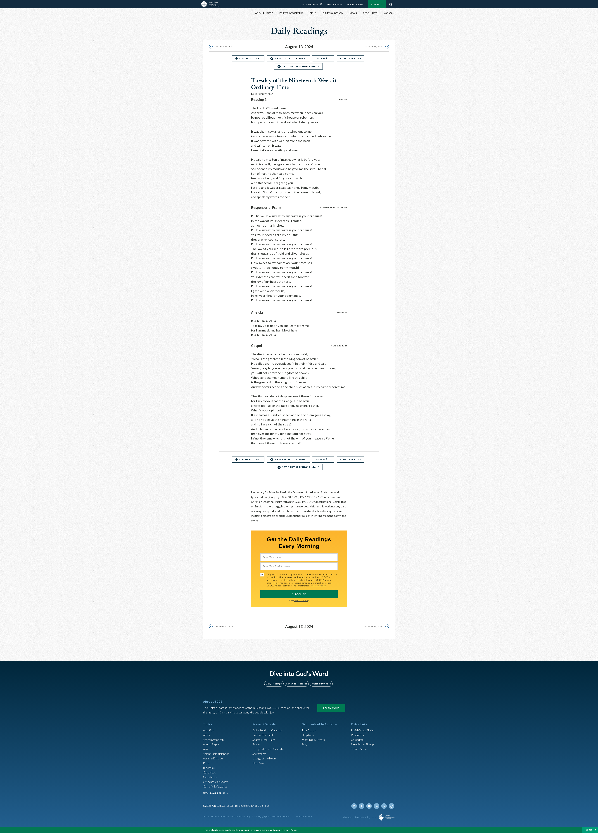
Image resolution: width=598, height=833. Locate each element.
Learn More (331, 708)
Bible (206, 763)
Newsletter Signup (362, 744)
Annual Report (212, 744)
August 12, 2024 (225, 47)
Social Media (359, 749)
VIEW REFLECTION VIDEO (290, 58)
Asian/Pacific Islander (216, 753)
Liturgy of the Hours (264, 758)
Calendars (357, 739)
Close (589, 830)
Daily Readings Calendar (322, 4)
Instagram (384, 806)
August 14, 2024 (373, 47)
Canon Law (209, 772)
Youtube (369, 806)
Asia (205, 749)
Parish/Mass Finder (363, 730)
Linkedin (376, 806)
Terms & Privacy (301, 600)
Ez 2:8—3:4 (342, 99)
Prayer (256, 744)
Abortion (208, 730)
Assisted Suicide (213, 758)
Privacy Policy (304, 816)
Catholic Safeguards (215, 786)
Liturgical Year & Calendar (268, 749)
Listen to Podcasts (296, 683)
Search (390, 3)
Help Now (377, 4)
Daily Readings (309, 4)
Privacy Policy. (318, 585)
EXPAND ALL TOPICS (214, 793)
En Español (323, 58)
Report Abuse (355, 4)
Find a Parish (334, 4)
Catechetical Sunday (215, 781)
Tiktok (391, 806)
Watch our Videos (321, 683)
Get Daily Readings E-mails (300, 66)
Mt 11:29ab (342, 312)
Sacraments (259, 753)
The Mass (258, 763)
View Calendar (350, 58)
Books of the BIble (263, 735)
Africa (206, 735)
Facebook (361, 806)
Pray (304, 744)
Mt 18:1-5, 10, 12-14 (338, 346)
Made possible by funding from (359, 817)
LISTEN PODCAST (250, 58)
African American (213, 739)
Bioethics (209, 767)
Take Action (309, 730)
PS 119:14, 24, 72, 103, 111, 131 (333, 207)
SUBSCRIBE (299, 594)
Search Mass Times (263, 739)
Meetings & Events (313, 739)
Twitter (354, 806)
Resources (357, 735)
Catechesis (210, 777)
